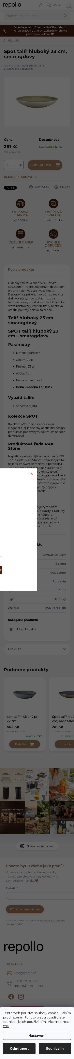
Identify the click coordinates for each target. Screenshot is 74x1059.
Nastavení (37, 1036)
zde (6, 1026)
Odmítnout (19, 1048)
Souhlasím (55, 1048)
